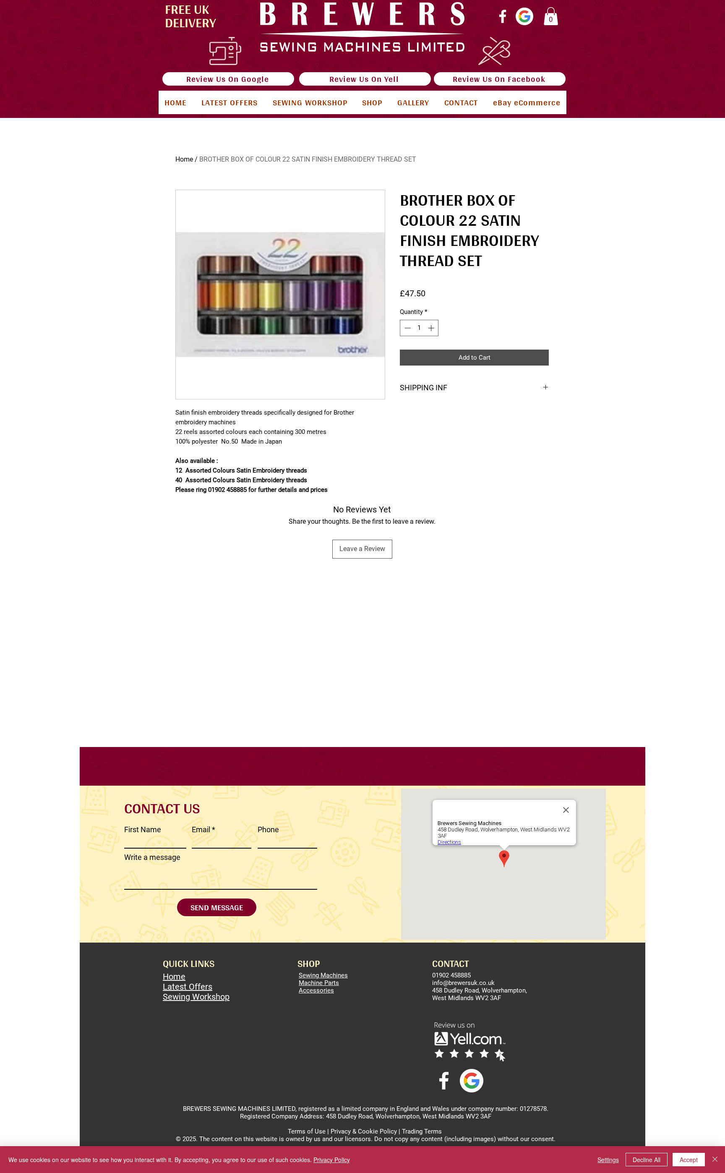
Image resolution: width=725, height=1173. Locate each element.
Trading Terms (422, 1131)
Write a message (152, 857)
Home (184, 159)
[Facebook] (502, 16)
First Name (142, 829)
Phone (268, 829)
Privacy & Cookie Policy (364, 1131)
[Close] (715, 1159)
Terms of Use (307, 1131)
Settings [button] (608, 1159)
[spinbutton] (419, 328)
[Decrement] (406, 328)
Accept (689, 1159)
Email (201, 829)
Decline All (646, 1159)
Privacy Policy (331, 1159)
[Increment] (432, 328)
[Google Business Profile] (524, 16)
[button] (550, 16)
